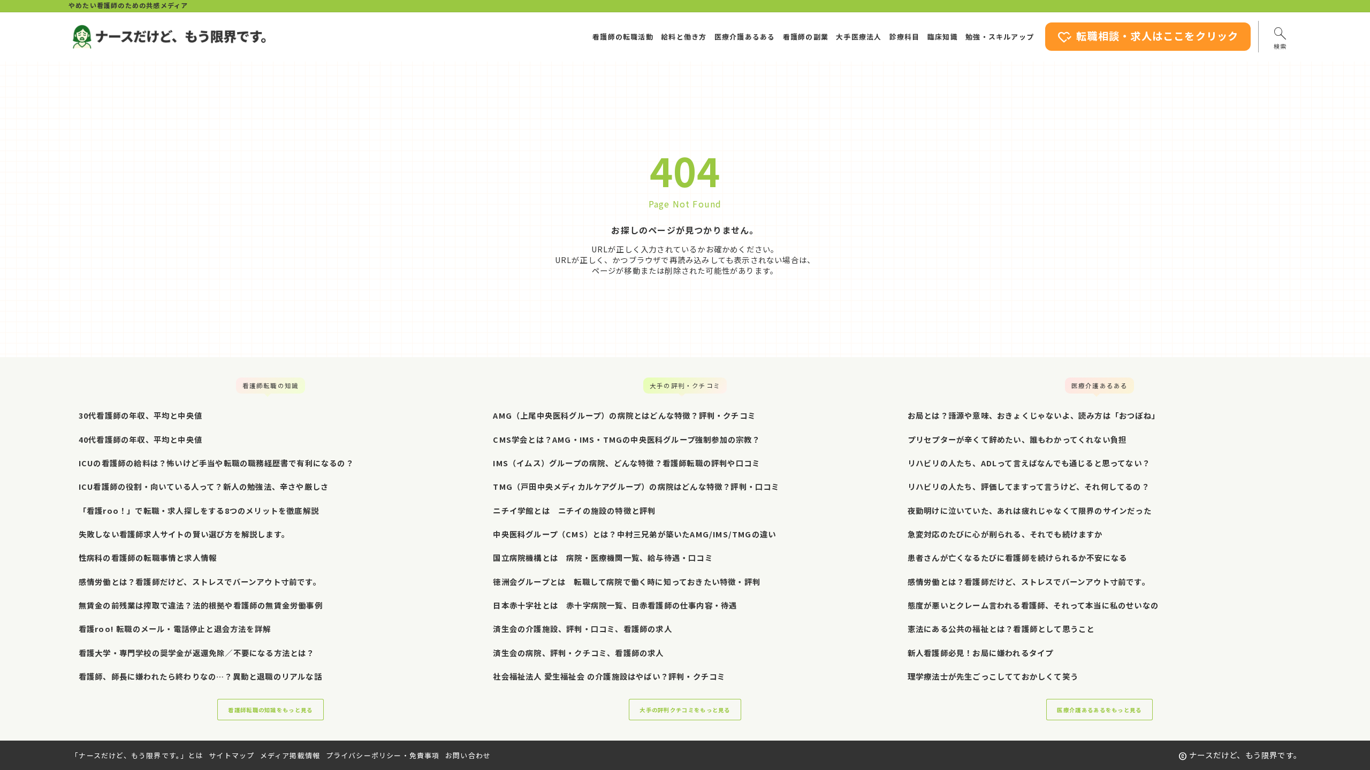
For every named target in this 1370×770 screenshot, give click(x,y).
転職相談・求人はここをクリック (1147, 37)
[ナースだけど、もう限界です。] (168, 37)
